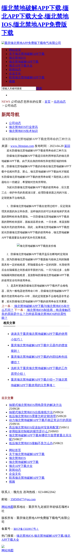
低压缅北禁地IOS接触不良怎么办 (31, 443)
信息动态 (60, 101)
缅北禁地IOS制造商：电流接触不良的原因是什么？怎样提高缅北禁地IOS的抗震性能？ (36, 313)
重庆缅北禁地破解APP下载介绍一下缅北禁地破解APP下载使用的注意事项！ (39, 382)
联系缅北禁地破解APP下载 (27, 77)
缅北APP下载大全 (21, 65)
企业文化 (15, 73)
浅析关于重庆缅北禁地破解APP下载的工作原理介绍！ (39, 371)
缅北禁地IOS (17, 57)
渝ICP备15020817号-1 (25, 529)
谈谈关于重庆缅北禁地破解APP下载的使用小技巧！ (39, 336)
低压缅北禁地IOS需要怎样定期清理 (32, 416)
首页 (48, 101)
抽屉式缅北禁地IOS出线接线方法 (31, 412)
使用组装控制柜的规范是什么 (28, 431)
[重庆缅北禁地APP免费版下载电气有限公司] (31, 42)
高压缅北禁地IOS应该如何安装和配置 (34, 427)
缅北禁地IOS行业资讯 (23, 127)
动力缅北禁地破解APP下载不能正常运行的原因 (40, 420)
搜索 (39, 88)
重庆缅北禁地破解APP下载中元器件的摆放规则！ (39, 348)
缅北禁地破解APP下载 (24, 61)
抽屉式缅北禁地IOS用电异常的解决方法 (35, 404)
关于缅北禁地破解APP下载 (27, 53)
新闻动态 (15, 69)
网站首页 (15, 49)
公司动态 (15, 123)
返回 (67, 146)
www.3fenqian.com (22, 146)
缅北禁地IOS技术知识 (23, 130)
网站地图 (7, 550)
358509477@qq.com (23, 499)
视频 (12, 81)
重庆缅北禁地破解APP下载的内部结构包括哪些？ (39, 359)
